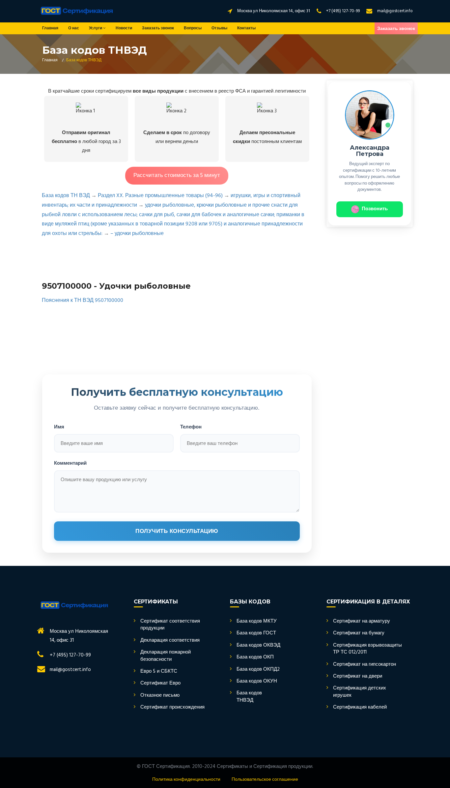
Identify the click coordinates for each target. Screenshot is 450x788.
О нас (73, 28)
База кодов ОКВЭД (258, 645)
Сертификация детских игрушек (359, 692)
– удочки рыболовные (137, 233)
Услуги (96, 28)
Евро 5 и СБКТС (158, 671)
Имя (59, 426)
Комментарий (70, 463)
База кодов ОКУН (257, 681)
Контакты (246, 28)
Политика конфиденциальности (186, 779)
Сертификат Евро (160, 683)
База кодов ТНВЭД (249, 697)
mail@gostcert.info (395, 11)
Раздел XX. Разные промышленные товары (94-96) (160, 195)
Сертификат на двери (357, 676)
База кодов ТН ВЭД (66, 195)
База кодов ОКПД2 (258, 669)
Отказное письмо (160, 695)
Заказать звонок (158, 28)
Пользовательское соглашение (265, 779)
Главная (50, 28)
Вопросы (193, 28)
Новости (124, 28)
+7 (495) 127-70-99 (343, 11)
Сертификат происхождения (172, 707)
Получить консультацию (176, 531)
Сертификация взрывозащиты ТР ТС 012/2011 (367, 649)
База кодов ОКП (255, 657)
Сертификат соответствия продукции (170, 625)
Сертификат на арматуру (361, 621)
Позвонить (375, 209)
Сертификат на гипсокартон (364, 664)
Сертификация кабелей (360, 707)
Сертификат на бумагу (358, 633)
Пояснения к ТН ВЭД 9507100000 (82, 300)
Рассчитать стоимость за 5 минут (176, 175)
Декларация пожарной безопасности (165, 656)
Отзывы (219, 28)
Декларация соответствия (170, 640)
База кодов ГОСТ (256, 633)
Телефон (191, 426)
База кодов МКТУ (257, 621)
